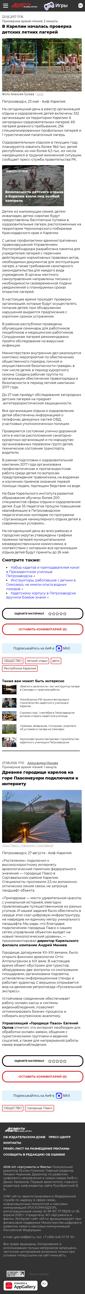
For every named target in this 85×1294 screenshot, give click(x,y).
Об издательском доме (24, 1137)
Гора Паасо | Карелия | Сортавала (27, 845)
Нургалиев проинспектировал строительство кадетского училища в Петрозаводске (49, 740)
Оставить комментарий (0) (43, 629)
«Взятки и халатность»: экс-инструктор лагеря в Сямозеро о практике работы (50, 688)
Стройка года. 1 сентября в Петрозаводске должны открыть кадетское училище (47, 714)
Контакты (12, 1143)
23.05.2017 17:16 (12, 17)
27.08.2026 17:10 (13, 763)
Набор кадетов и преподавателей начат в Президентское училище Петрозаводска (43, 572)
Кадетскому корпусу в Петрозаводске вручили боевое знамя (41, 595)
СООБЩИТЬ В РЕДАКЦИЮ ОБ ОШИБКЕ (34, 1154)
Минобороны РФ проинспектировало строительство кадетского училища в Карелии (44, 703)
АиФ (40, 94)
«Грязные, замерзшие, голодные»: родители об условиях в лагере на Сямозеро (48, 727)
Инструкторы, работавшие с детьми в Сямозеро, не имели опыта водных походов (41, 584)
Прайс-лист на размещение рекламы (36, 1148)
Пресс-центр (60, 1137)
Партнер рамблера (39, 1274)
